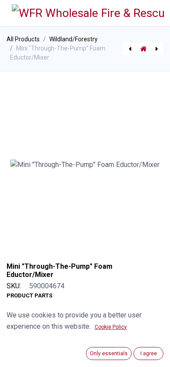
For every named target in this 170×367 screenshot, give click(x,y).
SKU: (14, 286)
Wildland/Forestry (73, 39)
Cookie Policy (111, 327)
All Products (23, 39)
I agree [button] (148, 353)
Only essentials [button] (109, 353)
